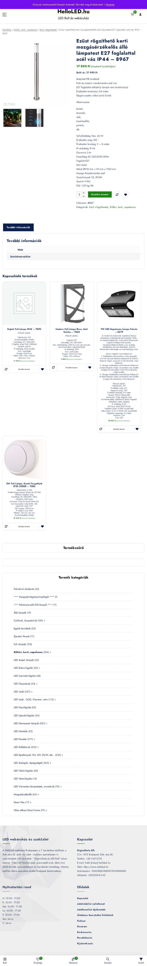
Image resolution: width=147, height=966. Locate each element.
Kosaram (82, 926)
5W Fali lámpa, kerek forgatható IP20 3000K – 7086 (24, 485)
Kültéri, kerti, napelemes (25, 29)
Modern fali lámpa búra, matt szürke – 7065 (72, 330)
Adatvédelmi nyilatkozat (91, 904)
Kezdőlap (7, 29)
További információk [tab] (18, 227)
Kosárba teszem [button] (24, 369)
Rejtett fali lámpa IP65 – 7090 (24, 329)
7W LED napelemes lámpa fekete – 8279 (119, 330)
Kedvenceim (84, 932)
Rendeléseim (84, 937)
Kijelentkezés (85, 943)
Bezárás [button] (110, 4)
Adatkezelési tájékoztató (91, 909)
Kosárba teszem (99, 194)
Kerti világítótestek (48, 29)
